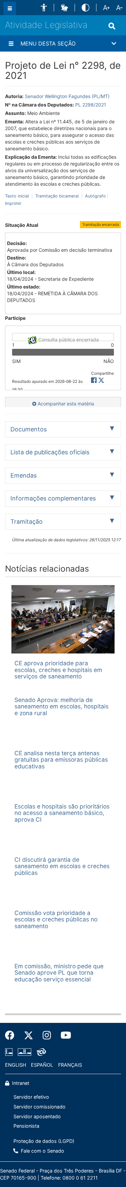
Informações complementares (53, 498)
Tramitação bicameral (57, 196)
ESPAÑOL (42, 1065)
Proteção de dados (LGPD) (43, 1141)
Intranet (20, 1083)
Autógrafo (95, 196)
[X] (101, 380)
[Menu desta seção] (11, 43)
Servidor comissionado (39, 1106)
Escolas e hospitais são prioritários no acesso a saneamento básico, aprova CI (62, 813)
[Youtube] (63, 1035)
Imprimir (13, 203)
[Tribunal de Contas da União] (40, 1052)
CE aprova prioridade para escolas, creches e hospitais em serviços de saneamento (58, 670)
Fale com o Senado (41, 1151)
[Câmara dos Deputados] (10, 1052)
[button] (44, 7)
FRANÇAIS (70, 1065)
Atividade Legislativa (46, 25)
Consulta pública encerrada (68, 339)
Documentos (28, 429)
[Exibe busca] (112, 26)
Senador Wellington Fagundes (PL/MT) (67, 96)
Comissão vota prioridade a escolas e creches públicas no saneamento (55, 919)
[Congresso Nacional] (24, 1052)
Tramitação (26, 521)
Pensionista (26, 1126)
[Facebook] (12, 1035)
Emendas (23, 475)
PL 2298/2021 (90, 105)
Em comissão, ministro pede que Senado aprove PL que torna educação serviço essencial (58, 973)
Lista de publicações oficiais (49, 452)
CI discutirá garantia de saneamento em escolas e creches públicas (62, 866)
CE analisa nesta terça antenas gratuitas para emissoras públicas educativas (61, 760)
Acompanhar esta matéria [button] (65, 403)
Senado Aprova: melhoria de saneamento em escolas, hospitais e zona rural (61, 706)
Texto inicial (17, 196)
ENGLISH (15, 1065)
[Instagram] (47, 1035)
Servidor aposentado (37, 1116)
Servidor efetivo (31, 1097)
